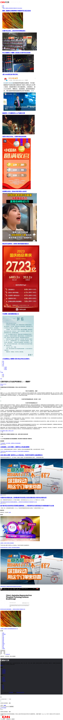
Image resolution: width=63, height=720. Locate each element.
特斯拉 (3, 643)
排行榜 (5, 369)
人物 (3, 363)
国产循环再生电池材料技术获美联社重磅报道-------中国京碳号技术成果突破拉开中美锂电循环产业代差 (27, 505)
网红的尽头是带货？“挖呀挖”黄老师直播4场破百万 (15, 243)
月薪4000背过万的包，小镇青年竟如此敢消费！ (14, 136)
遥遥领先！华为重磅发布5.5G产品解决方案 (13, 113)
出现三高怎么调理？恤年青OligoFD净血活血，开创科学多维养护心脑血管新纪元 (21, 455)
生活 (3, 362)
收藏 (6, 430)
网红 (3, 641)
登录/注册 (8, 654)
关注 (3, 685)
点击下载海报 (3, 707)
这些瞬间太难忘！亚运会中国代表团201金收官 (14, 191)
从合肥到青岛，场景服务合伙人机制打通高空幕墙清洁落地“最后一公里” (9, 628)
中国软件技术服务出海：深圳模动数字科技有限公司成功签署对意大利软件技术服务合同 (23, 497)
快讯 (3, 364)
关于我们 (4, 669)
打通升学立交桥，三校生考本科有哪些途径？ (14, 30)
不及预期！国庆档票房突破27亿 (10, 313)
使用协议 (4, 673)
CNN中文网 (11, 692)
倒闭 (3, 647)
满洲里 (3, 648)
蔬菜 (3, 642)
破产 (3, 646)
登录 (2, 372)
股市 (3, 635)
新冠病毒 (4, 634)
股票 (3, 637)
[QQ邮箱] (2, 665)
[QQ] (0, 665)
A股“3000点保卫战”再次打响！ (10, 74)
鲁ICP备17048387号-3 (20, 692)
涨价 (3, 636)
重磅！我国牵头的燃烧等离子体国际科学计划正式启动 (16, 10)
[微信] (1, 665)
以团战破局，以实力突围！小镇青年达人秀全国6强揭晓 (14, 447)
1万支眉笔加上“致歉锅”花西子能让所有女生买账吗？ (16, 358)
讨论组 (5, 367)
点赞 (9, 430)
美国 (3, 640)
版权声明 (4, 670)
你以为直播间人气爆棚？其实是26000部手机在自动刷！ (16, 52)
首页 (3, 5)
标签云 (5, 368)
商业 (3, 361)
